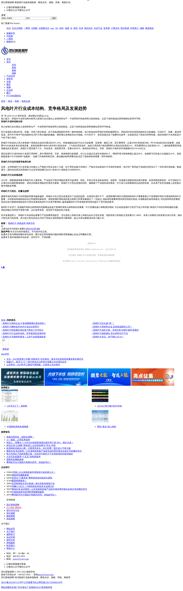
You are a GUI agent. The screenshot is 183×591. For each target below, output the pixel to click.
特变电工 (134, 28)
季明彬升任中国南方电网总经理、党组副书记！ (28, 462)
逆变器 (106, 28)
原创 (75, 28)
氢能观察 (10, 516)
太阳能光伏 (44, 28)
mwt (52, 28)
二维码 (9, 39)
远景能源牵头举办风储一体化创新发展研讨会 (33, 483)
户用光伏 (115, 28)
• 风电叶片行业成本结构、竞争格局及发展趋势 (23, 333)
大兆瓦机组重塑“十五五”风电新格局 (23, 457)
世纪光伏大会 (12, 510)
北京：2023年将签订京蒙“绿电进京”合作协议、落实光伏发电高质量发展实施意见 (44, 359)
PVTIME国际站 (13, 96)
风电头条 (26, 101)
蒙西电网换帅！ (19, 481)
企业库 (9, 90)
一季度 (27, 28)
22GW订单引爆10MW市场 (109, 406)
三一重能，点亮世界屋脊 (18, 440)
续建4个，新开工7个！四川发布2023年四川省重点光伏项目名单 (36, 362)
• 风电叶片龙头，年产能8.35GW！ (108, 337)
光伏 (8, 28)
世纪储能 (10, 513)
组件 (61, 28)
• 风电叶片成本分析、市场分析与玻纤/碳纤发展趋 (115, 330)
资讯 (8, 62)
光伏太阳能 (17, 28)
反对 (10, 229)
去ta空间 (5, 354)
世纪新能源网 (12, 505)
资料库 (9, 79)
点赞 (4, 229)
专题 (8, 81)
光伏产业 (98, 28)
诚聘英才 (10, 534)
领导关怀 (10, 540)
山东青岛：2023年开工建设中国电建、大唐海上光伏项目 (33, 365)
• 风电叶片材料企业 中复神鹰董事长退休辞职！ (23, 323)
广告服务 (31, 587)
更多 (4, 320)
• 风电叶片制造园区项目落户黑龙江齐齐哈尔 (22, 330)
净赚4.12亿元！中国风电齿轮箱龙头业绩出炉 (33, 486)
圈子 (8, 93)
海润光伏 (88, 28)
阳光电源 (125, 28)
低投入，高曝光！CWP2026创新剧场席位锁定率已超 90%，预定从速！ (39, 442)
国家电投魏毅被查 (15, 459)
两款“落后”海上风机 (106, 426)
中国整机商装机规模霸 (17, 426)
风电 (14, 67)
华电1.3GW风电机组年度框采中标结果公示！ (34, 472)
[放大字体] (2, 115)
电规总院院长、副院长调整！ (20, 437)
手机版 (9, 36)
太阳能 (34, 28)
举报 (16, 229)
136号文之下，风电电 (17, 406)
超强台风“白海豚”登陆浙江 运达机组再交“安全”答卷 (31, 445)
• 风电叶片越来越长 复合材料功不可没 (110, 333)
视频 (8, 87)
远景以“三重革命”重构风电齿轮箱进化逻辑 (32, 478)
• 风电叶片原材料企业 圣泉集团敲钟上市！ (112, 327)
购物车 (9, 42)
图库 (8, 84)
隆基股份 (149, 28)
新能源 (5, 349)
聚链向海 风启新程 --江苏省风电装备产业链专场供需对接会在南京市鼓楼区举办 (44, 451)
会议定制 (10, 537)
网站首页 (10, 529)
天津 (81, 28)
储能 (142, 28)
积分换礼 (22, 587)
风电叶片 (12, 223)
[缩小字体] (5, 115)
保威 (67, 28)
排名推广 (14, 587)
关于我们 (10, 531)
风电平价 (30, 223)
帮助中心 (10, 548)
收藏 (22, 229)
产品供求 (10, 76)
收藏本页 (10, 33)
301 (56, 28)
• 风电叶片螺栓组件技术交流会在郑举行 (20, 327)
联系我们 (10, 545)
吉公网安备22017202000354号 (48, 582)
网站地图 (5, 587)
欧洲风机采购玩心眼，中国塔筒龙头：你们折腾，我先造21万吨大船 (38, 448)
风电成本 (21, 223)
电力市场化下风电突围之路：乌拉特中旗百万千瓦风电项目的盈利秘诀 (39, 454)
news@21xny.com (21, 559)
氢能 (14, 70)
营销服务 (10, 543)
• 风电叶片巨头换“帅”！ (103, 323)
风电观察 (10, 519)
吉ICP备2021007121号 (11, 582)
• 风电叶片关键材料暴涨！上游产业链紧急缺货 (23, 337)
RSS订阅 (39, 587)
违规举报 (48, 587)
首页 (8, 59)
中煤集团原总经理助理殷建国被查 (28, 492)
